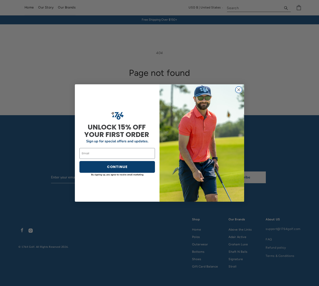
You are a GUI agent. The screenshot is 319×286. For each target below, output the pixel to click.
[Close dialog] (238, 89)
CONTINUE (117, 166)
